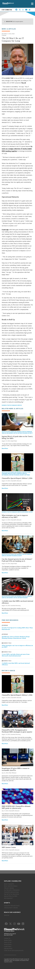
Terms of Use (7, 942)
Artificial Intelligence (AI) (9, 431)
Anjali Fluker (14, 441)
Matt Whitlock (12, 773)
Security (30, 433)
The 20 (23, 83)
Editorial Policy (8, 948)
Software (27, 475)
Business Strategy (7, 405)
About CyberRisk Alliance (10, 886)
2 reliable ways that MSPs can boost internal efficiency (17, 602)
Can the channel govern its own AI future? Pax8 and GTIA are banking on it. (17, 560)
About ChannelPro (9, 884)
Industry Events (12, 473)
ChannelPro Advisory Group (11, 892)
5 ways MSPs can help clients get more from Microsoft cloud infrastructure (16, 655)
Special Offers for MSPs (10, 896)
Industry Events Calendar (11, 907)
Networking (5, 475)
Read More (5, 448)
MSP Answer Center (12, 433)
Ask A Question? (8, 898)
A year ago (5, 229)
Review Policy (8, 940)
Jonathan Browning (16, 605)
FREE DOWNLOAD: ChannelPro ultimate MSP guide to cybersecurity (16, 807)
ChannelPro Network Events (12, 905)
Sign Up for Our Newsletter (11, 894)
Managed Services (17, 405)
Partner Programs (22, 433)
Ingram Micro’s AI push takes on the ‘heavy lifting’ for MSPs (17, 437)
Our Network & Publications (12, 890)
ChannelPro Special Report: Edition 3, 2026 (17, 478)
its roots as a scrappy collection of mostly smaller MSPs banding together (17, 148)
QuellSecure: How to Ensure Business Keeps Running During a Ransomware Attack (16, 637)
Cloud (28, 472)
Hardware (4, 473)
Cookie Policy (7, 946)
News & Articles (9, 29)
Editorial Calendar (9, 888)
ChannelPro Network (16, 481)
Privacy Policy (7, 944)
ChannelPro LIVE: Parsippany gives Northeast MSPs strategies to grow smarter (17, 731)
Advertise (6, 915)
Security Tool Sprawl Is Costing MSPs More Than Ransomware (17, 628)
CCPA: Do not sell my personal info (13, 950)
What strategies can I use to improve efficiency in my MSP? (15, 516)
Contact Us (7, 938)
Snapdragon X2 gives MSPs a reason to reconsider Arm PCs (15, 769)
